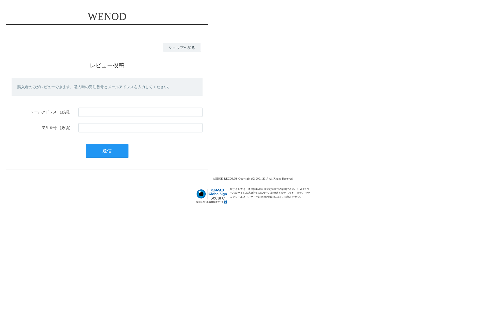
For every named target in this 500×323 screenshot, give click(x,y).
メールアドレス (43, 112)
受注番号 (49, 127)
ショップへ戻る (182, 47)
